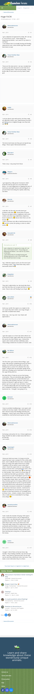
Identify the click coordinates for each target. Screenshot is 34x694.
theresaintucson (6, 19)
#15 (31, 454)
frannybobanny (9, 601)
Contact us (4, 672)
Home (3, 686)
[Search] (32, 8)
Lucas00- (7, 608)
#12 (31, 357)
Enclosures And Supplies (17, 608)
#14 (31, 430)
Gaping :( (8, 591)
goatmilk (7, 593)
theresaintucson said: (9, 245)
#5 (31, 159)
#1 (31, 32)
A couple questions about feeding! (16, 599)
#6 (31, 178)
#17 (31, 548)
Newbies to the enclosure (13, 606)
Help (2, 682)
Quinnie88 (7, 578)
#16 (31, 511)
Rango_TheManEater (10, 586)
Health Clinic (14, 593)
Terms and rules (6, 675)
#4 (31, 139)
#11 (31, 331)
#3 (31, 114)
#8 (31, 240)
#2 (31, 62)
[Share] (28, 32)
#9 (31, 281)
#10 (31, 304)
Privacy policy (5, 679)
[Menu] (2, 8)
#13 (31, 404)
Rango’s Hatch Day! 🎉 (12, 584)
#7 (31, 206)
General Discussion (16, 578)
